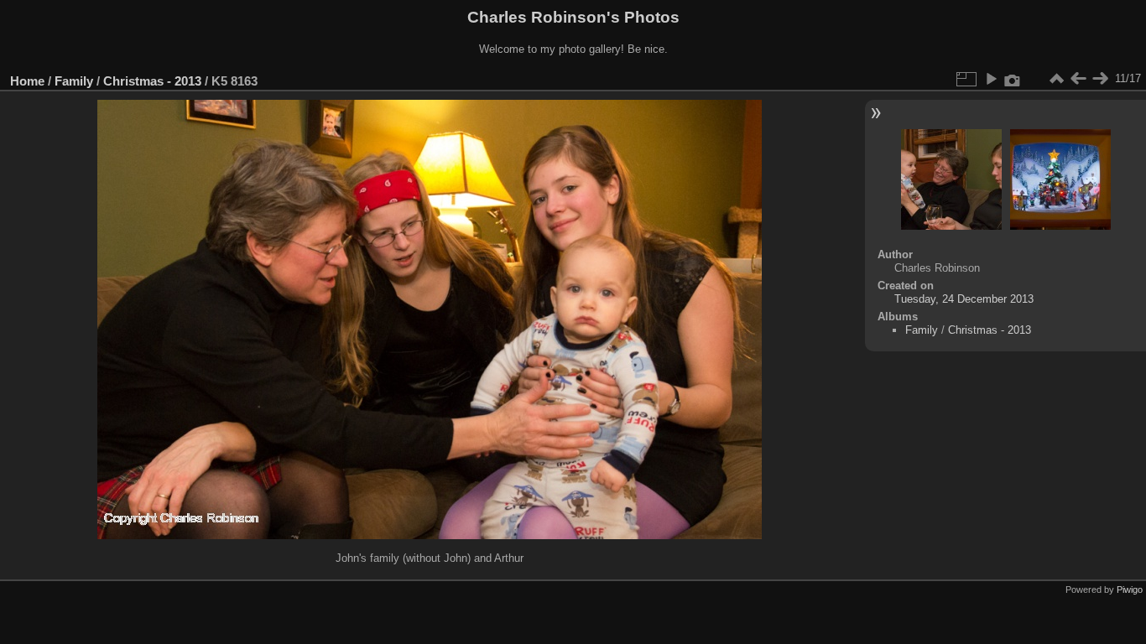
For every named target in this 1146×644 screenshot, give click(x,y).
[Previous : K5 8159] (1078, 79)
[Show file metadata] (1013, 79)
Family (74, 81)
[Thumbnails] (1056, 79)
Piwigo (1130, 589)
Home (27, 81)
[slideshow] (991, 79)
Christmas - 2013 (152, 81)
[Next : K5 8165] (1100, 79)
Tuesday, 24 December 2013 (964, 299)
